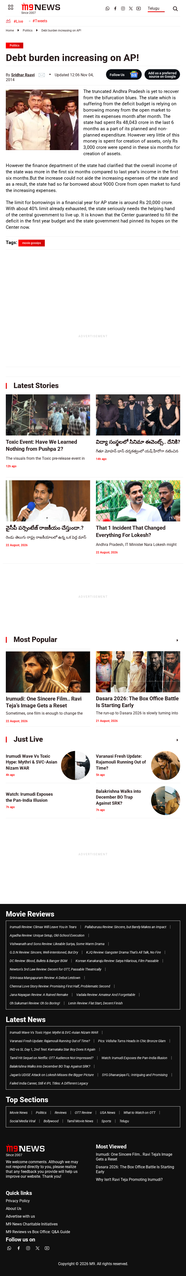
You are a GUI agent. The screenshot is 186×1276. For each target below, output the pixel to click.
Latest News (26, 1019)
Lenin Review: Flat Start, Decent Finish (95, 1003)
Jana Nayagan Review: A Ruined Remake (39, 995)
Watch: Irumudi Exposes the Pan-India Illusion (134, 1058)
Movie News (19, 1113)
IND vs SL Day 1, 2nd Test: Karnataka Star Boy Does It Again (52, 1049)
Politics (27, 30)
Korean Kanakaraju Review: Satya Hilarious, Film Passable (117, 961)
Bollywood (51, 1121)
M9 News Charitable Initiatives (32, 1224)
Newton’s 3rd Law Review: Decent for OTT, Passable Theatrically (55, 969)
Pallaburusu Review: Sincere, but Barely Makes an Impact (125, 927)
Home (10, 30)
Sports (106, 1121)
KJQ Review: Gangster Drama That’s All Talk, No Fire (123, 952)
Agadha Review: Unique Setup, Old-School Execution (47, 935)
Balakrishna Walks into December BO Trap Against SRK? (50, 1066)
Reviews (61, 1113)
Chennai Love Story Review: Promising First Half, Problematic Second (60, 986)
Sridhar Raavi (23, 75)
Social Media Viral (22, 1121)
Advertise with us (20, 1216)
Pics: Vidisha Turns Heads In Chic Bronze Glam (132, 1041)
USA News (107, 1113)
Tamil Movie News (80, 1121)
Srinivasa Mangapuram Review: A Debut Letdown (45, 978)
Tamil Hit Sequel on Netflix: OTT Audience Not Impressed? (51, 1058)
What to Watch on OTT (139, 1113)
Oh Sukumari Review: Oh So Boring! (35, 1003)
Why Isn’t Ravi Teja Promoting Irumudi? (129, 1179)
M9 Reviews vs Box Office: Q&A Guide (38, 1232)
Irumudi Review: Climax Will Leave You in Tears (43, 927)
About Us (13, 1208)
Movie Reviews (30, 914)
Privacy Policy (18, 1201)
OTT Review (83, 1113)
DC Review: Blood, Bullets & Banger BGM (38, 961)
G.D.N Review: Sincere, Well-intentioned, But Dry (44, 952)
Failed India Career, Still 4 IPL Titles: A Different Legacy (49, 1083)
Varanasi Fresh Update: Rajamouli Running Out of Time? (50, 1041)
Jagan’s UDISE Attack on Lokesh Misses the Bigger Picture (52, 1075)
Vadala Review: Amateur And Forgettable (105, 995)
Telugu (153, 8)
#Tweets (39, 21)
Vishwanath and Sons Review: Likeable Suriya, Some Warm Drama (57, 944)
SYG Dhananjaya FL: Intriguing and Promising (135, 1075)
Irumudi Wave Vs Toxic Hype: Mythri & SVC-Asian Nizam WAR (54, 1032)
